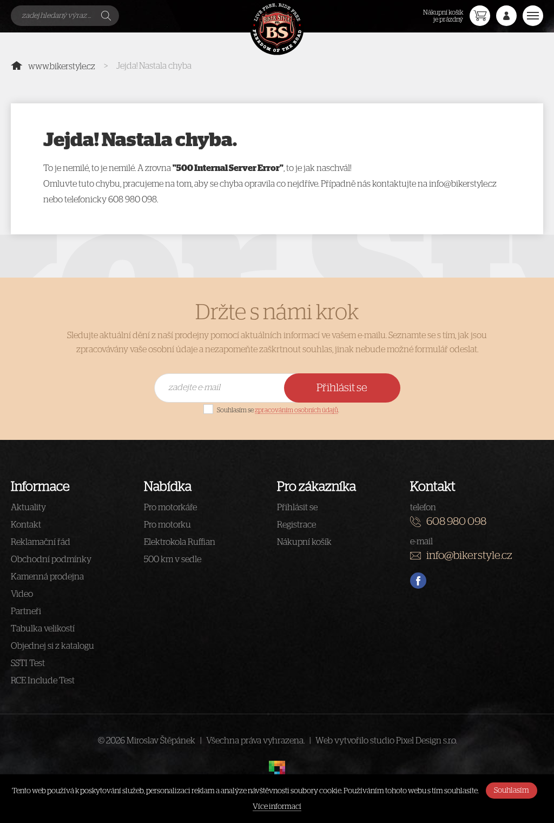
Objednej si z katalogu (52, 646)
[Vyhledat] (107, 15)
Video (22, 594)
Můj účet (506, 15)
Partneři (26, 611)
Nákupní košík (304, 542)
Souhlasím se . (278, 410)
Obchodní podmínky (51, 559)
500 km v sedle (172, 559)
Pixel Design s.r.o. (426, 740)
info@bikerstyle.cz (469, 555)
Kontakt (26, 525)
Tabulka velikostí (43, 628)
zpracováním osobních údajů (296, 410)
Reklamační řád (40, 542)
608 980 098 (456, 521)
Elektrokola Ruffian (179, 542)
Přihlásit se (341, 388)
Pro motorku (167, 525)
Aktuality (28, 507)
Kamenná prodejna (47, 576)
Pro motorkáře (170, 507)
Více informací (277, 807)
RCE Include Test (43, 680)
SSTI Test (28, 663)
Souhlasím (511, 790)
